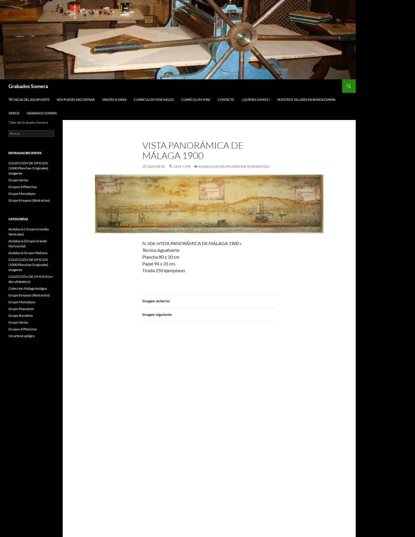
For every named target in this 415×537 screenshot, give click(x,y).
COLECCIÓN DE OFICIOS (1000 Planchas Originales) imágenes (28, 168)
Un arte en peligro (21, 336)
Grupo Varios (18, 180)
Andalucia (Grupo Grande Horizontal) (234, 166)
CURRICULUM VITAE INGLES (154, 99)
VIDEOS (13, 113)
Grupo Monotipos (21, 193)
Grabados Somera (28, 86)
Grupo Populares (21, 309)
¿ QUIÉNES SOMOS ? (256, 99)
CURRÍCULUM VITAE (195, 99)
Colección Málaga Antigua (27, 288)
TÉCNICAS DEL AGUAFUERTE (28, 99)
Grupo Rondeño (20, 315)
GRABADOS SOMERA (42, 113)
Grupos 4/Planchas (22, 187)
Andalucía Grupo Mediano (28, 253)
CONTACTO (226, 99)
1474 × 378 (181, 166)
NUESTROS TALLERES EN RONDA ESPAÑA (306, 99)
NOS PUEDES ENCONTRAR (76, 99)
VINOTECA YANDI (114, 99)
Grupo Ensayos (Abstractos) (29, 200)
